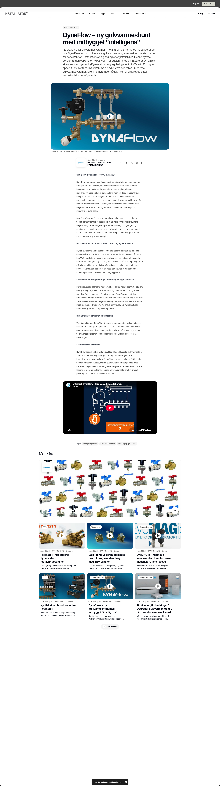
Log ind (196, 4)
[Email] (136, 162)
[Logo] (16, 13)
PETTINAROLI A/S (95, 165)
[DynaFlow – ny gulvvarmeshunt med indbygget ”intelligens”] (110, 596)
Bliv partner (208, 4)
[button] (174, 510)
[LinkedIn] (126, 162)
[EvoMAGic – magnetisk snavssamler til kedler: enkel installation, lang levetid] (158, 546)
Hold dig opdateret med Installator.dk (108, 782)
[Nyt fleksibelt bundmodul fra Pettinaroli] (62, 595)
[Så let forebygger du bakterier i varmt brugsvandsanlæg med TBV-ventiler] (110, 546)
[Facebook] (121, 162)
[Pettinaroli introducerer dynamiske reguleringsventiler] (62, 546)
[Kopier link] (142, 163)
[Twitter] (131, 162)
